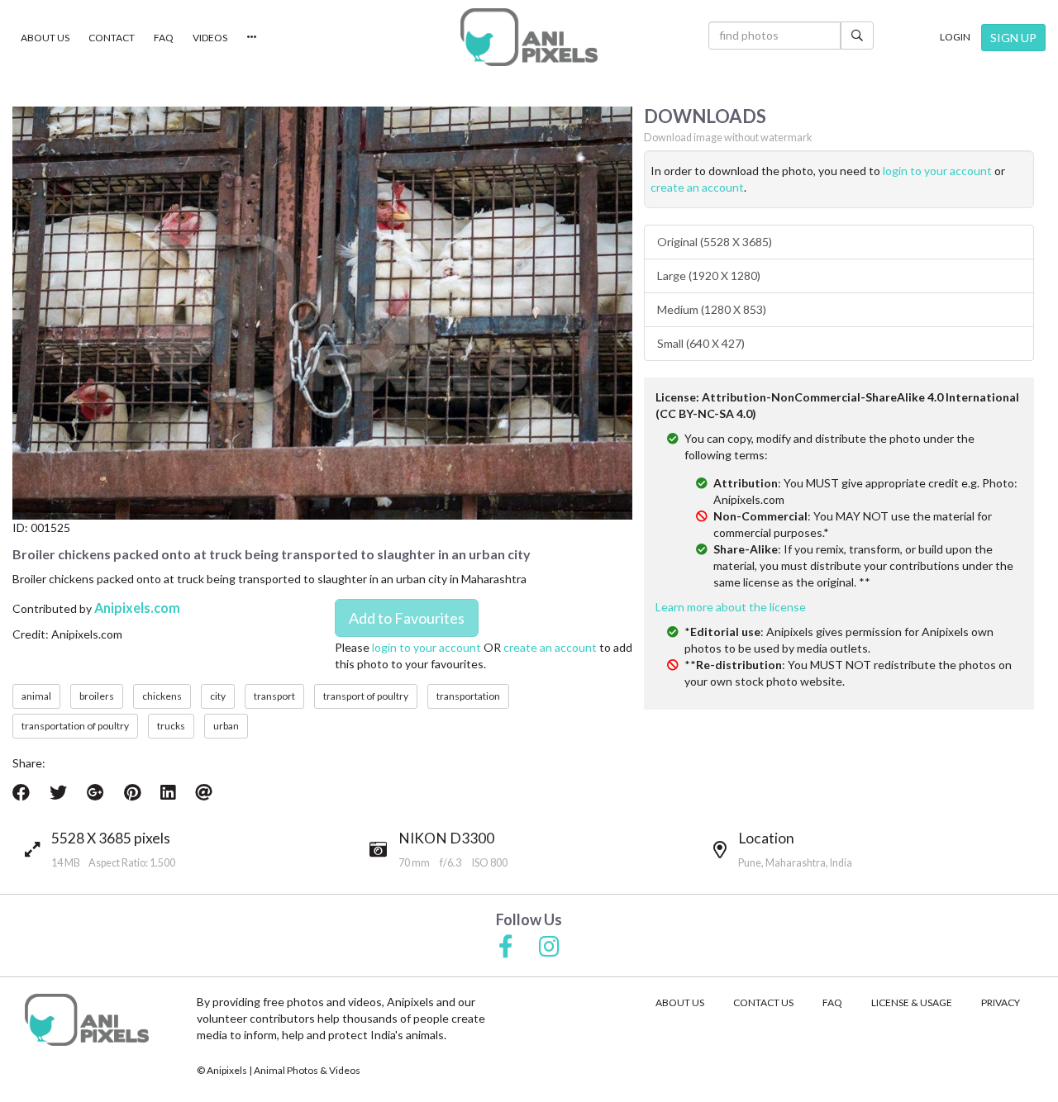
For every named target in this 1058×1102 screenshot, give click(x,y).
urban (226, 726)
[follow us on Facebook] (505, 947)
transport (274, 696)
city (218, 696)
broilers (96, 696)
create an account (550, 647)
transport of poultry (365, 696)
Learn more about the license (730, 607)
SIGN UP (1013, 38)
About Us (45, 37)
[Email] (203, 792)
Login (955, 37)
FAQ (164, 37)
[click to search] (857, 35)
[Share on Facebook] (21, 792)
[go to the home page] (529, 37)
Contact (111, 37)
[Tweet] (58, 792)
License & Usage (911, 1002)
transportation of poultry (75, 726)
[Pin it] (132, 792)
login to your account (426, 647)
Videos (210, 37)
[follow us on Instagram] (549, 947)
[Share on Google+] (95, 792)
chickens (162, 696)
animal (36, 696)
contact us (763, 1002)
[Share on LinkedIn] (167, 792)
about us (679, 1002)
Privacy (1000, 1002)
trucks (171, 726)
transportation (468, 696)
